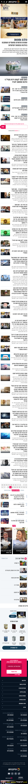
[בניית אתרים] (20, 777)
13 (4, 485)
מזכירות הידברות (23, 713)
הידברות (24, 681)
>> (2, 487)
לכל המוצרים (14, 648)
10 (11, 485)
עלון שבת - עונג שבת (22, 718)
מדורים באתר (23, 684)
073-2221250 (10, 751)
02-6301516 (24, 734)
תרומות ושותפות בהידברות (8, 713)
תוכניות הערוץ (22, 688)
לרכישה (12, 616)
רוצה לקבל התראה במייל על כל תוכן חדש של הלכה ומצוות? (14, 124)
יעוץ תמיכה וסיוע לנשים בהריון (22, 737)
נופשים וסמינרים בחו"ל (22, 754)
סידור (24, 707)
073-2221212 (10, 715)
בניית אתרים (20, 778)
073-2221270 (10, 746)
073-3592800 (10, 720)
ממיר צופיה (24, 749)
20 (15, 487)
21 (12, 487)
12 (6, 485)
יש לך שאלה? (4, 558)
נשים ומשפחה (22, 704)
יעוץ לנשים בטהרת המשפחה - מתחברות (21, 731)
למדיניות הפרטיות (11, 131)
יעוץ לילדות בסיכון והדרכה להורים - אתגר (8, 724)
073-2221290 (24, 746)
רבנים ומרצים (22, 700)
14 (2, 485)
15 (26, 487)
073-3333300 (10, 732)
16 (23, 487)
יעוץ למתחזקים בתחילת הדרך (21, 723)
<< (26, 485)
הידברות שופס (10, 749)
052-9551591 (23, 740)
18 (19, 487)
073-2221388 (24, 720)
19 (17, 487)
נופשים (12, 743)
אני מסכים (13, 131)
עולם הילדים (23, 692)
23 (8, 487)
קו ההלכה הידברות (9, 730)
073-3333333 (23, 751)
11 (9, 485)
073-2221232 (24, 725)
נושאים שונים (22, 696)
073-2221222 (24, 715)
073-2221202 (24, 756)
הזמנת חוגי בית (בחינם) (22, 743)
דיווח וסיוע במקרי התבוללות (7, 737)
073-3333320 (10, 727)
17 (21, 487)
